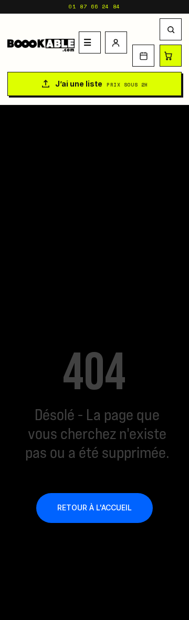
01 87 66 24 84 (94, 6)
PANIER (171, 56)
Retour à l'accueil (94, 507)
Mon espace (116, 42)
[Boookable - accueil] (41, 42)
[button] (171, 29)
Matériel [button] (90, 42)
